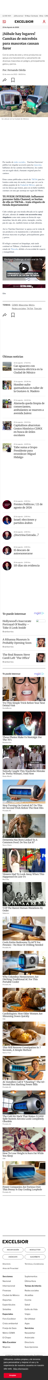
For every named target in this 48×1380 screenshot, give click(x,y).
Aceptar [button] (12, 1375)
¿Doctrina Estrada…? (26, 535)
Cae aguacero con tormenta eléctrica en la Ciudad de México (28, 369)
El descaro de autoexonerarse (23, 552)
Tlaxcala (14, 249)
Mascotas (23, 305)
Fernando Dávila (17, 70)
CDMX (15, 305)
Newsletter (35, 1250)
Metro (31, 305)
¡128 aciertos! (18, 16)
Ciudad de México (27, 185)
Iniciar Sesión (13, 1250)
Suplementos (31, 1276)
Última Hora (30, 1281)
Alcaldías (29, 1295)
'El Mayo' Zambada (31, 16)
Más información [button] (20, 1369)
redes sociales (19, 162)
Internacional (9, 1286)
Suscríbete (35, 1257)
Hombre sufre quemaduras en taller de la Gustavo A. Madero (28, 388)
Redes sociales (19, 308)
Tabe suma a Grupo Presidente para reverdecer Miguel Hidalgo (25, 452)
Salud (27, 1304)
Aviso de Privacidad (10, 1268)
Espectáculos (9, 1304)
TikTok (35, 179)
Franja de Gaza (9, 1328)
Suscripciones (31, 1347)
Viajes (27, 1314)
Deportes (7, 1300)
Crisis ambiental (10, 1323)
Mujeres (6, 1347)
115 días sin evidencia (27, 565)
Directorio (6, 1264)
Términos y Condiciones (34, 1264)
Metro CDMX (9, 1333)
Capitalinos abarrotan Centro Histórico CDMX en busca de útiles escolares (28, 430)
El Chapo (7, 1337)
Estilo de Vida (31, 1309)
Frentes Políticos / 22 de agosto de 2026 (28, 506)
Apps (27, 1323)
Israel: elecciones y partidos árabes (25, 521)
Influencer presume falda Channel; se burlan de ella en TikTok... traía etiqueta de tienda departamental (24, 200)
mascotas (38, 165)
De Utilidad (30, 1319)
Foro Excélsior (9, 1319)
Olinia (41, 16)
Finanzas (7, 1290)
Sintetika (7, 1309)
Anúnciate (13, 1257)
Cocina (28, 1300)
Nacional (7, 1281)
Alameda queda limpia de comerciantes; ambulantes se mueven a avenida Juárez (29, 408)
